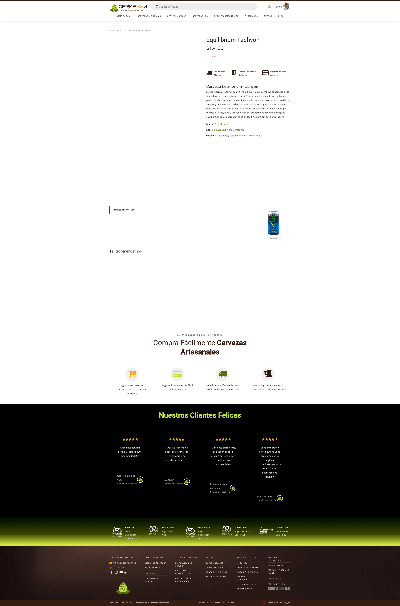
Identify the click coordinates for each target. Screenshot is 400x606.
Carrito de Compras (247, 567)
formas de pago (276, 584)
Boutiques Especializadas (183, 572)
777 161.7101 (119, 567)
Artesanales (221, 135)
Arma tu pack (123, 16)
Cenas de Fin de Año (217, 572)
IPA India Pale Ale (234, 130)
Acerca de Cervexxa (155, 563)
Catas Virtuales (214, 563)
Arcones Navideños (216, 577)
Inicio (112, 30)
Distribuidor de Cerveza (183, 564)
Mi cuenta (242, 563)
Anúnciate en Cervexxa (152, 580)
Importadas (254, 135)
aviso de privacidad (247, 572)
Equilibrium (221, 124)
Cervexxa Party (214, 567)
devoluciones (244, 589)
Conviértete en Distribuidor (183, 579)
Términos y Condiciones (243, 578)
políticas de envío (247, 584)
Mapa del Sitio (152, 567)
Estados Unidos (238, 135)
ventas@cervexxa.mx (125, 563)
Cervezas (122, 30)
